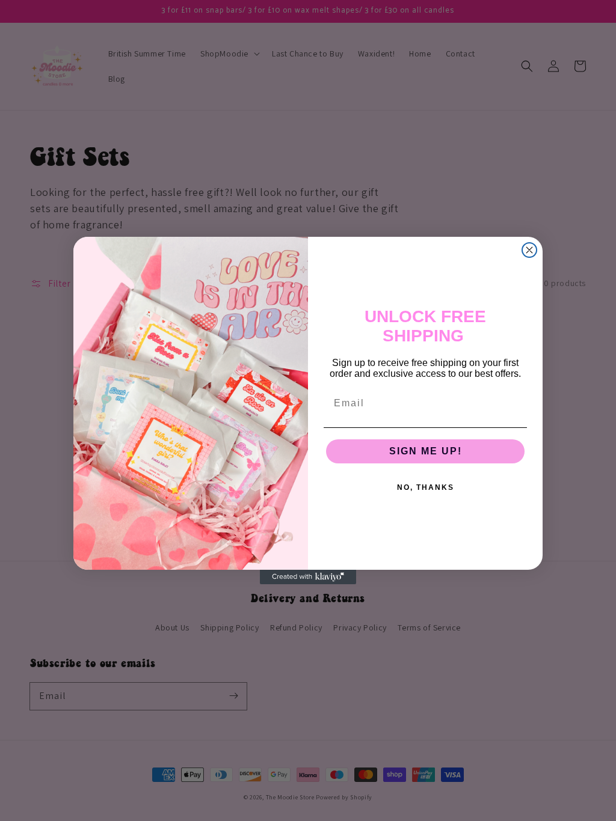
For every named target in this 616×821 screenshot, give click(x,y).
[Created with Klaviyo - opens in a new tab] (308, 577)
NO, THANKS (425, 487)
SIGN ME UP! (425, 451)
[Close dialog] (529, 250)
